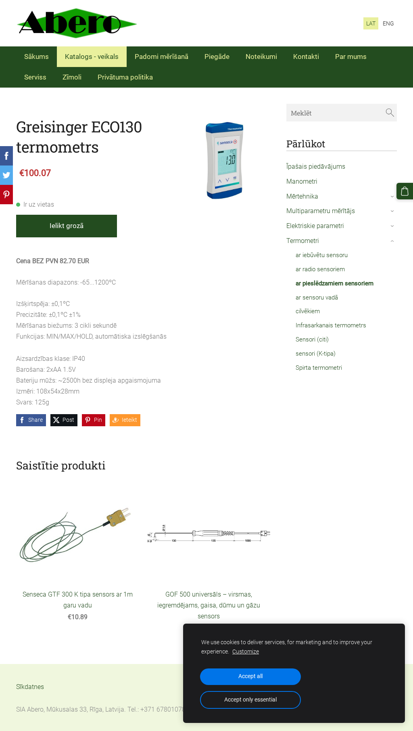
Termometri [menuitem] (302, 241)
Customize (245, 651)
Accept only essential (250, 699)
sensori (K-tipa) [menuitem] (316, 353)
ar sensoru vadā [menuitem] (317, 297)
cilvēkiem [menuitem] (308, 311)
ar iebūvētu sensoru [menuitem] (322, 255)
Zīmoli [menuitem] (72, 77)
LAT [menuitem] (370, 23)
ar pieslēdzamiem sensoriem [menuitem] (334, 283)
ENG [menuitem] (388, 23)
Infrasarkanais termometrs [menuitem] (331, 325)
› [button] (392, 196)
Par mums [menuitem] (351, 56)
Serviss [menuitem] (35, 77)
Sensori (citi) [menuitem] (312, 339)
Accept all (250, 676)
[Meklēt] (390, 112)
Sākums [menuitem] (36, 56)
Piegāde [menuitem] (216, 56)
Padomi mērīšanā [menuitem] (161, 56)
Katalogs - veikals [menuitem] (92, 56)
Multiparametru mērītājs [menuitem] (320, 211)
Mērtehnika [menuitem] (302, 196)
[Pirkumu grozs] (404, 191)
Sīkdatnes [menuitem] (30, 687)
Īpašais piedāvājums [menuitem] (315, 166)
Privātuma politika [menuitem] (125, 77)
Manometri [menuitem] (301, 181)
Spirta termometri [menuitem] (319, 367)
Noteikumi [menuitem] (261, 56)
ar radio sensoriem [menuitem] (320, 269)
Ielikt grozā (66, 226)
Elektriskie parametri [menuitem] (315, 226)
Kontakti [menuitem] (306, 56)
